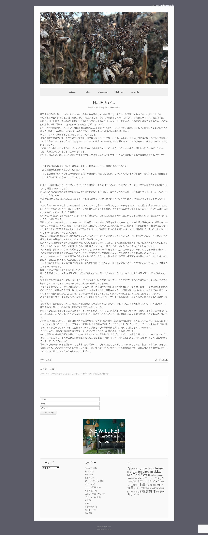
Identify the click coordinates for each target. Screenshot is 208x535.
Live (153, 472)
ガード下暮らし (161, 360)
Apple (131, 468)
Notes (87, 91)
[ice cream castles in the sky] (104, 83)
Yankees (130, 478)
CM (145, 468)
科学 (160, 488)
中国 (133, 485)
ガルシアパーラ (133, 481)
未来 (87, 500)
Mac (158, 471)
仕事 (142, 484)
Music (87, 471)
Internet (158, 468)
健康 (149, 485)
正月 (143, 488)
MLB (129, 475)
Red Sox (140, 474)
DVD (150, 468)
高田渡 (136, 494)
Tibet (87, 474)
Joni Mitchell (144, 471)
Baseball (88, 468)
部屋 (143, 491)
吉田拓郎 (157, 484)
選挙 (137, 491)
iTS (129, 471)
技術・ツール (90, 497)
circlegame (102, 91)
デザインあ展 (45, 360)
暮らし (135, 487)
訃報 (131, 491)
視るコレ (88, 509)
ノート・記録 (114, 107)
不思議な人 (89, 490)
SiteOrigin (107, 529)
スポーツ (88, 484)
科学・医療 (89, 506)
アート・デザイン (92, 480)
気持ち (148, 488)
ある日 (87, 477)
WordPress (158, 475)
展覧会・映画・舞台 (93, 493)
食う (130, 494)
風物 (87, 513)
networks (135, 91)
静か (162, 491)
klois (106, 107)
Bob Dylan (139, 469)
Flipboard (119, 91)
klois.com (73, 91)
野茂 (157, 492)
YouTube (139, 478)
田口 (156, 488)
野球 (152, 491)
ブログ (156, 480)
